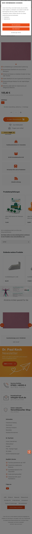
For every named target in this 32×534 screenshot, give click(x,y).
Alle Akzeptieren (16, 25)
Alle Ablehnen (16, 29)
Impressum (6, 17)
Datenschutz (7, 19)
